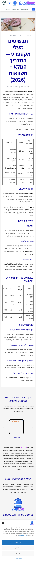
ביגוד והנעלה (17, 437)
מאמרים (27, 35)
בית (33, 35)
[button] (3, 523)
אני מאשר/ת (18, 542)
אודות (7, 9)
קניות (27, 9)
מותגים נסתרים (13, 9)
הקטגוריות (15, 406)
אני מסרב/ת (18, 548)
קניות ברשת (20, 35)
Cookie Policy (19, 558)
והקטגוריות (24, 447)
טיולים (18, 9)
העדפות (18, 553)
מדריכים (23, 9)
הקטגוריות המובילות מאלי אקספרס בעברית (18, 399)
